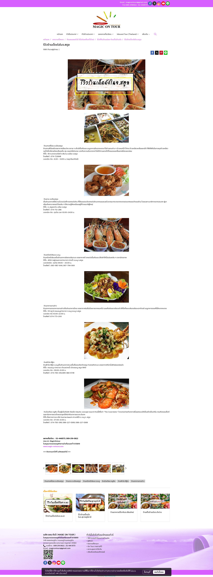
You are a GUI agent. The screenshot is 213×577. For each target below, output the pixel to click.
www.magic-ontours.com (53, 446)
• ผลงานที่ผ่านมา (93, 543)
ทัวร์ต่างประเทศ (87, 34)
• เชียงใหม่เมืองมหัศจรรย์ (96, 552)
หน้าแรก (60, 34)
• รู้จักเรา (90, 540)
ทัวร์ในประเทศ (71, 34)
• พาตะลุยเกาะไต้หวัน (94, 549)
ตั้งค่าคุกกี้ (147, 572)
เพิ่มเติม (145, 34)
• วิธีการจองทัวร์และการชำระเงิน (98, 538)
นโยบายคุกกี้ (63, 573)
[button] (155, 34)
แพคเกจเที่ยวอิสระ (105, 34)
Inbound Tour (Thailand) (127, 34)
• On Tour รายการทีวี (94, 546)
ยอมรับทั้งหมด (159, 572)
